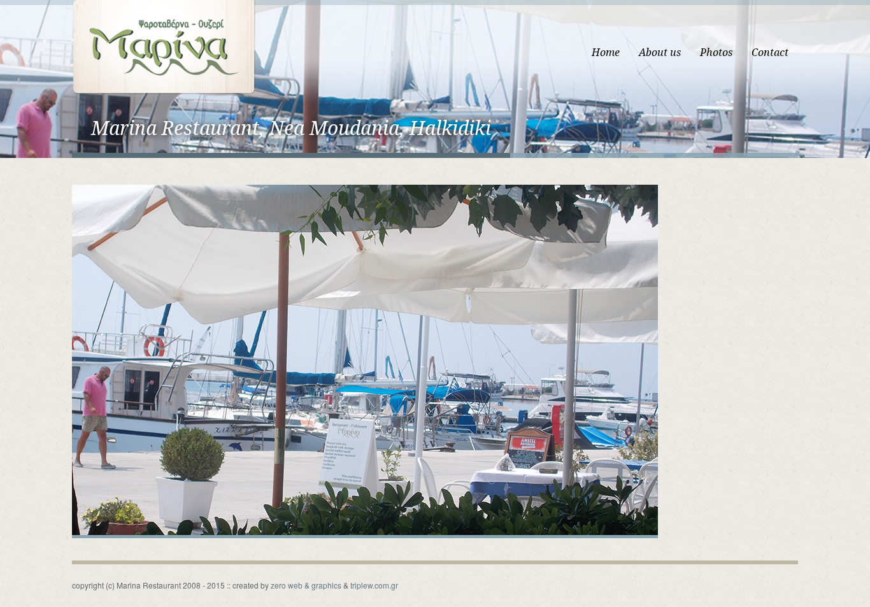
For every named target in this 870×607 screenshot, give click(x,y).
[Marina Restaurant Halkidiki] (163, 46)
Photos (716, 52)
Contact (770, 52)
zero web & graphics (306, 585)
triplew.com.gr (374, 585)
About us (660, 52)
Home (606, 52)
